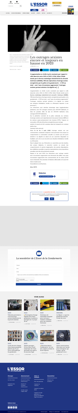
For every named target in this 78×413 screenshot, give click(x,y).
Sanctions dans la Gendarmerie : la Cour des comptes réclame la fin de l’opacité (47, 348)
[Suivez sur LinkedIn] (14, 407)
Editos (43, 13)
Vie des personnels (16, 13)
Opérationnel (26, 13)
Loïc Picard (27, 323)
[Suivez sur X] (11, 407)
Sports (38, 13)
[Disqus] (39, 226)
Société (33, 13)
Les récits (49, 13)
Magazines (64, 13)
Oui (46, 198)
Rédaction (33, 66)
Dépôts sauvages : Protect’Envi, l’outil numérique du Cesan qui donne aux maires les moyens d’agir (30, 349)
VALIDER (39, 284)
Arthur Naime (11, 322)
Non (52, 198)
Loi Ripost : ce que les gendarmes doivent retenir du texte (62, 316)
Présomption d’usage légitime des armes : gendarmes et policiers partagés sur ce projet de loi (30, 318)
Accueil (8, 13)
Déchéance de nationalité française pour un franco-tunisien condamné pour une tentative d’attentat (46, 319)
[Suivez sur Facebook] (9, 407)
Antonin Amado (45, 352)
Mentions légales (44, 411)
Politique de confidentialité (54, 411)
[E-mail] (54, 176)
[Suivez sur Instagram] (16, 407)
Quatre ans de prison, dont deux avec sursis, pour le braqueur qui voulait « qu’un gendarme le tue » (63, 349)
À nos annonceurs (64, 411)
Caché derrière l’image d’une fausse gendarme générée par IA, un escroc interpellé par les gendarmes (14, 349)
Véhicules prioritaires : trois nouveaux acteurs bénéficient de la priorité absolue (14, 317)
